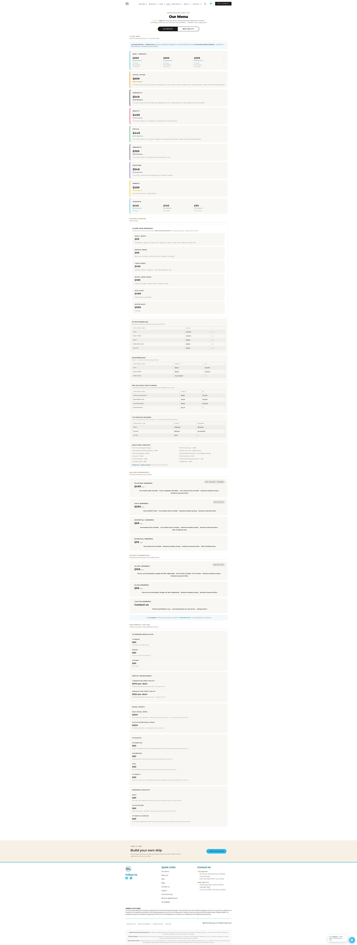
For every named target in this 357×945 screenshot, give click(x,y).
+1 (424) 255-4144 (184, 617)
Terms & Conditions (144, 924)
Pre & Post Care (167, 894)
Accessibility (165, 902)
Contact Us (165, 887)
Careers (164, 890)
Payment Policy (158, 924)
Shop (161, 4)
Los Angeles (168, 29)
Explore (142, 4)
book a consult (145, 465)
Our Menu (165, 871)
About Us (164, 875)
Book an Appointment (169, 898)
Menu (169, 4)
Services (152, 4)
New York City (188, 29)
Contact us (135, 465)
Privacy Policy (131, 924)
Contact (196, 4)
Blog (163, 883)
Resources (176, 4)
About (186, 4)
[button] (143, 3)
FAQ (163, 879)
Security (168, 924)
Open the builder (216, 851)
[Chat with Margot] (352, 940)
